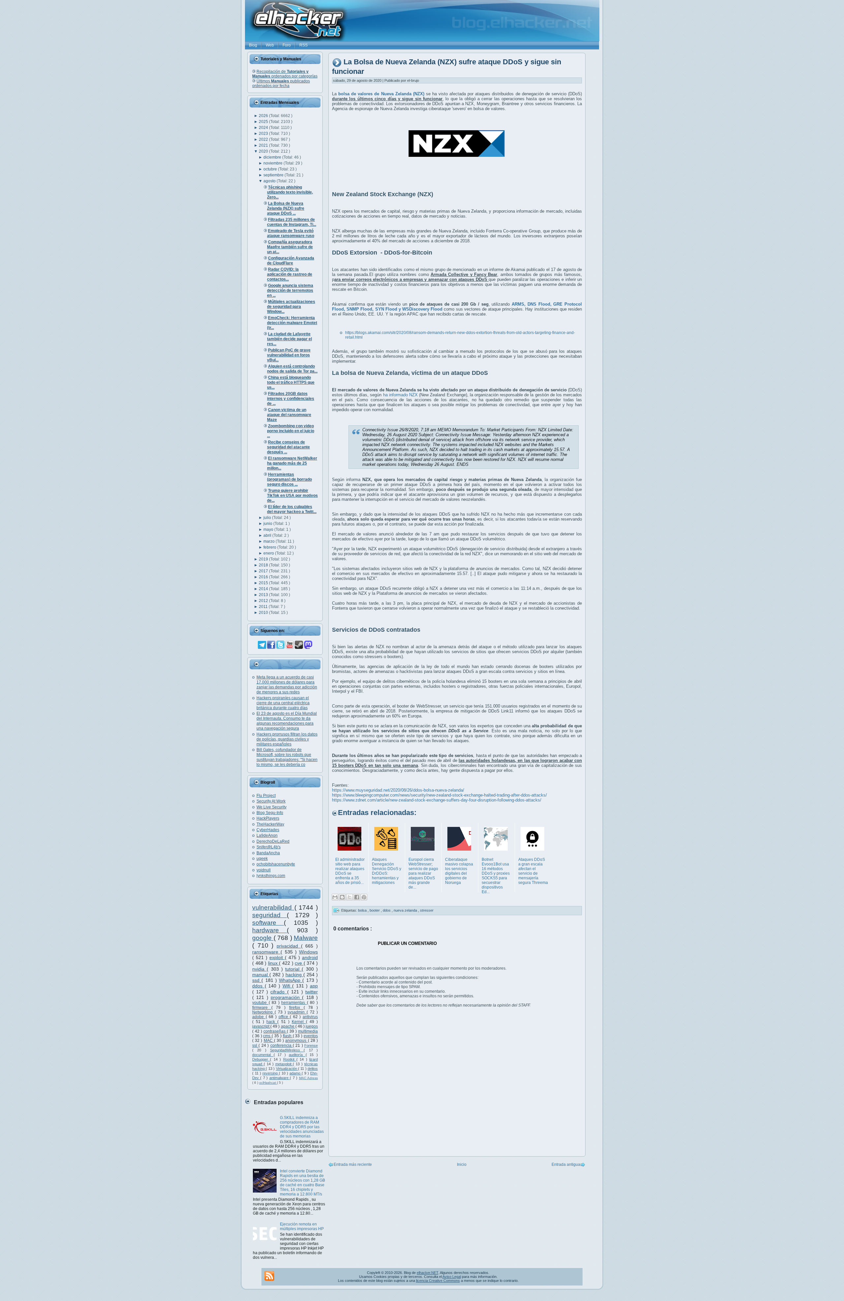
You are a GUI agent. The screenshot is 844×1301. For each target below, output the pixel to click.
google (263, 937)
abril (267, 535)
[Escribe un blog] (342, 897)
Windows (308, 951)
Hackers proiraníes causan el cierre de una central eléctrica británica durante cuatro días (283, 703)
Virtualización (287, 1069)
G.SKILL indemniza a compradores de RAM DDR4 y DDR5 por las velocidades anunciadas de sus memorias (302, 1126)
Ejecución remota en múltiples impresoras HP (302, 1226)
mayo (268, 529)
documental (263, 1055)
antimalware (279, 1078)
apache (288, 1026)
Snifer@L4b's (268, 847)
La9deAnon (267, 835)
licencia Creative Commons (438, 1281)
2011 (264, 606)
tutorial (293, 969)
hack (271, 1021)
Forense (311, 1045)
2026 (264, 115)
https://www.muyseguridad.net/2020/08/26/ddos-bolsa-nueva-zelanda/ (398, 790)
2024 (264, 127)
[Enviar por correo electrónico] (335, 897)
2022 (264, 139)
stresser (427, 910)
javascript (261, 1026)
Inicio (462, 1164)
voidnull (263, 870)
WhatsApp (290, 980)
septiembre (274, 175)
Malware (306, 937)
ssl (255, 1045)
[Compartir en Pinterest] (364, 897)
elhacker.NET (427, 1273)
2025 (264, 121)
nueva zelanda (406, 910)
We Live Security (271, 807)
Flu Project (266, 795)
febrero (270, 547)
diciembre (272, 157)
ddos (258, 985)
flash (288, 1036)
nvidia (259, 969)
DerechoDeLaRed (272, 841)
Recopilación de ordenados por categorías (284, 73)
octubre (270, 169)
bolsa (363, 910)
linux (273, 963)
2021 (264, 145)
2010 (264, 612)
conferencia (281, 1045)
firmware (261, 1007)
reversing (270, 1073)
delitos (313, 1069)
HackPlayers (267, 818)
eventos (311, 1036)
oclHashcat (268, 1082)
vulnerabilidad (273, 907)
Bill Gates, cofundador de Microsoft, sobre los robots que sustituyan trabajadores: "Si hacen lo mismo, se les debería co (286, 757)
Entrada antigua (566, 1164)
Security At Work (271, 801)
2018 (264, 565)
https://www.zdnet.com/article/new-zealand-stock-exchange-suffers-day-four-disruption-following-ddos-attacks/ (436, 800)
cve (299, 963)
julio (267, 517)
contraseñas (275, 1031)
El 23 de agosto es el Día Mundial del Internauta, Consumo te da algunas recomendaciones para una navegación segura (286, 721)
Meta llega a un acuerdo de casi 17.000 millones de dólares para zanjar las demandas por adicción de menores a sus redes (286, 684)
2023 (264, 133)
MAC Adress (308, 1078)
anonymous (296, 1040)
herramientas (294, 1002)
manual (260, 974)
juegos (312, 1026)
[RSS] (269, 1276)
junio (268, 523)
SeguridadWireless (287, 1050)
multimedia (308, 1031)
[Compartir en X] (349, 897)
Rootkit (289, 1059)
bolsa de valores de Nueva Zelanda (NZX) (381, 93)
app (314, 985)
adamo (295, 1073)
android (310, 957)
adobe (259, 1016)
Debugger (261, 1059)
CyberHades (267, 830)
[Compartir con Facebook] (356, 897)
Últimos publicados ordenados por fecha (281, 83)
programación (286, 997)
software (268, 922)
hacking (294, 974)
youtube (260, 1002)
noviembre (273, 163)
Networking (263, 1012)
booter (375, 910)
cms (267, 1036)
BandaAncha (268, 853)
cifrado (278, 991)
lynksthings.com (270, 875)
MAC (269, 1040)
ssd (256, 980)
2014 (264, 589)
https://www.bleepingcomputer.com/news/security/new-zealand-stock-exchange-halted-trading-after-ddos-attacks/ (439, 795)
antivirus (310, 1016)
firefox (296, 1007)
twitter (311, 991)
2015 (264, 583)
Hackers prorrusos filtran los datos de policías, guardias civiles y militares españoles (286, 739)
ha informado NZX (400, 394)
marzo (269, 541)
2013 (264, 594)
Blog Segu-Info (269, 812)
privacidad (289, 946)
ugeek (262, 858)
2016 (264, 577)
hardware (269, 930)
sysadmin (297, 1012)
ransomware (266, 951)
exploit (277, 957)
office (284, 1016)
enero (269, 553)
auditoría (297, 1055)
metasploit (284, 1064)
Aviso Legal (451, 1277)
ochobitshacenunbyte (275, 864)
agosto (270, 181)
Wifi (287, 985)
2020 (264, 151)
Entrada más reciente (353, 1164)
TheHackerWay (270, 824)
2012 (264, 600)
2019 (264, 559)
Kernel (299, 1021)
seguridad (269, 915)
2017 (264, 571)
